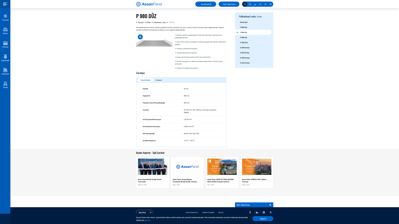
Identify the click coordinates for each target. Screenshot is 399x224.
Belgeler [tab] (159, 80)
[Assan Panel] (149, 4)
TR (245, 4)
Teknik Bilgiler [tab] (145, 80)
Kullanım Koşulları (208, 212)
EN (250, 4)
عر (255, 4)
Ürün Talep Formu (229, 4)
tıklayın (147, 220)
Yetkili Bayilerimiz (192, 212)
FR (265, 4)
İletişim (221, 212)
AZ (260, 4)
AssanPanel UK (206, 4)
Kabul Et (263, 218)
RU (271, 4)
